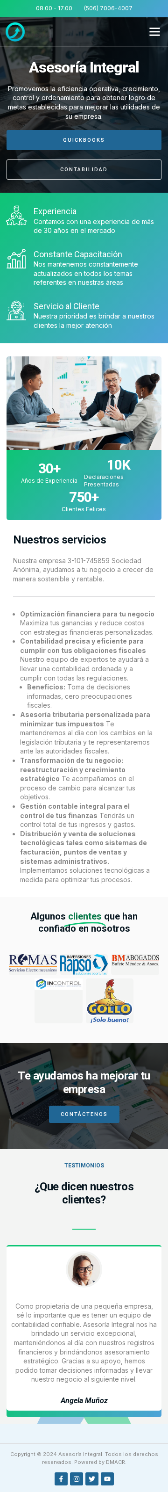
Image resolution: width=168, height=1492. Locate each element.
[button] (155, 32)
